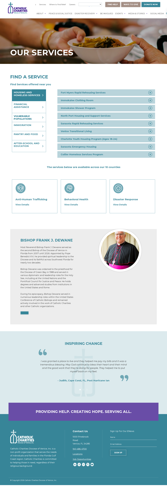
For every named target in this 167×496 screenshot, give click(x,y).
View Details (22, 204)
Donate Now (151, 4)
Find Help (113, 4)
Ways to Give (131, 4)
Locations (77, 454)
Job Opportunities (82, 459)
